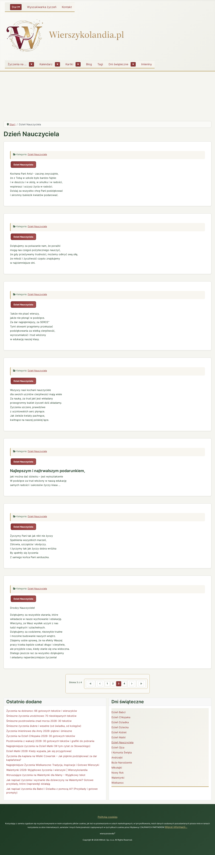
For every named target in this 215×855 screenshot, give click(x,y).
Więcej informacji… (176, 827)
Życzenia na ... (17, 64)
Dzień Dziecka (120, 727)
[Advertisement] (107, 95)
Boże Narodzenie (121, 762)
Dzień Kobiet (119, 732)
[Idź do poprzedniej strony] (100, 683)
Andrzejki (117, 757)
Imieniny (146, 64)
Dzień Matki (118, 737)
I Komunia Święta (121, 752)
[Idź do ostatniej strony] (141, 683)
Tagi (100, 64)
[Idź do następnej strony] (131, 683)
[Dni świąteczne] (133, 64)
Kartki (69, 64)
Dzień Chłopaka (120, 717)
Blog (89, 64)
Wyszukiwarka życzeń (41, 7)
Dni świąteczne (118, 64)
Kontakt (67, 7)
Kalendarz (46, 64)
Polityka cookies (107, 817)
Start (15, 7)
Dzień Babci (118, 712)
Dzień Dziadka (120, 722)
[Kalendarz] (57, 64)
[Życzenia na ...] (31, 64)
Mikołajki (116, 767)
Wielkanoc (117, 782)
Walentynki (117, 777)
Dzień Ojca (117, 747)
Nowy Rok (117, 772)
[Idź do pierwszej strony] (90, 683)
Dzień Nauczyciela (37, 154)
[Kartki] (78, 64)
